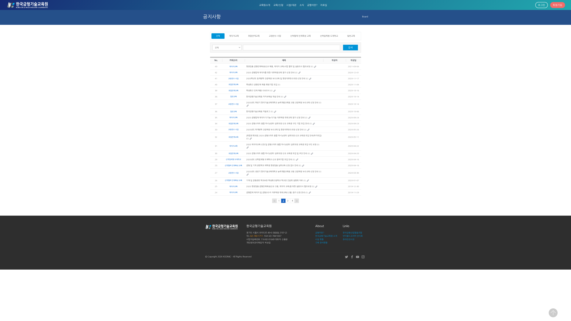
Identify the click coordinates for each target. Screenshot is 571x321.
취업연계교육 (254, 36)
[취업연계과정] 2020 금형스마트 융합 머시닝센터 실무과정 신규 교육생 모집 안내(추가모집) (284, 136)
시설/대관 (291, 5)
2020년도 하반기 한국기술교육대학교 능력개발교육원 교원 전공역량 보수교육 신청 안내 (282, 103)
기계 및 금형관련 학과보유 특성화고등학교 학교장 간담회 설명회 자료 (274, 180)
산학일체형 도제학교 (329, 36)
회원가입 (557, 5)
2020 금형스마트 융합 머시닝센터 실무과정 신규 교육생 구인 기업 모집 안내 (277, 124)
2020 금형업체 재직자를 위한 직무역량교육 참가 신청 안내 (270, 73)
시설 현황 (319, 239)
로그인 (541, 5)
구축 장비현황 (321, 243)
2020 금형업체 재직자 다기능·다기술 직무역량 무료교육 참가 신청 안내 (275, 118)
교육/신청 (278, 5)
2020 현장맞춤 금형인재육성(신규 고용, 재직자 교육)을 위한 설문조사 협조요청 (278, 186)
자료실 (323, 5)
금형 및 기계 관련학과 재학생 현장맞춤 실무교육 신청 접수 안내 (272, 165)
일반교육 (351, 36)
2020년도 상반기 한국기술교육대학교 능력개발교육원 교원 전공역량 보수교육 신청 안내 (282, 172)
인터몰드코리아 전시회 (353, 236)
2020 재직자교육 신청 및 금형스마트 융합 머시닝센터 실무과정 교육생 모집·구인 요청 (281, 144)
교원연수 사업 (275, 36)
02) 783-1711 (256, 236)
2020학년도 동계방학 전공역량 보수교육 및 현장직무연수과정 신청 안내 (275, 79)
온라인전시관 (348, 239)
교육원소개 (264, 5)
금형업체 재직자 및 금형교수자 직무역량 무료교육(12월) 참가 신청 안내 (275, 192)
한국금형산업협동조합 (352, 233)
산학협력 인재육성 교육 (300, 36)
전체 (218, 36)
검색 (350, 47)
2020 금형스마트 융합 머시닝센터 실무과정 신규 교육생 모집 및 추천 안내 (276, 153)
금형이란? (312, 5)
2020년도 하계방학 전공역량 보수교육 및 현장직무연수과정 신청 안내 (274, 130)
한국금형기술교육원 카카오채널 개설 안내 (263, 97)
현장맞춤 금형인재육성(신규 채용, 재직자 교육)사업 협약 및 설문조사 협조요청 (278, 66)
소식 (301, 5)
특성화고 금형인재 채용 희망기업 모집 (261, 85)
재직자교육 (234, 36)
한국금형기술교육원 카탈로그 (258, 111)
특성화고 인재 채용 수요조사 (257, 91)
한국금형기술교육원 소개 (326, 236)
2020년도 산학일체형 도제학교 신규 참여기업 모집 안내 (269, 159)
